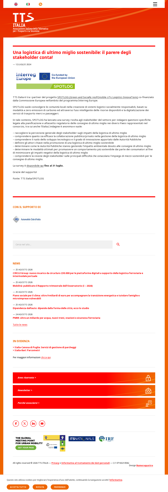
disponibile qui (35, 165)
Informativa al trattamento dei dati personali (85, 463)
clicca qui (46, 357)
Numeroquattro (144, 465)
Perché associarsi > (29, 402)
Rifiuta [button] (40, 487)
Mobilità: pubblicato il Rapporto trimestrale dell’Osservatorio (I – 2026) (53, 285)
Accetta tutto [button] (18, 487)
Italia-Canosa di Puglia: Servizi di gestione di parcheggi (45, 347)
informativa (116, 480)
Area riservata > (27, 377)
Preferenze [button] (59, 487)
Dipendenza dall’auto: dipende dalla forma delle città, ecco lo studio (51, 308)
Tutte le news (20, 324)
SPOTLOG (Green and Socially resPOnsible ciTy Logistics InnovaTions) (97, 97)
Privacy (55, 463)
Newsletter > (25, 390)
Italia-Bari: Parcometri (27, 350)
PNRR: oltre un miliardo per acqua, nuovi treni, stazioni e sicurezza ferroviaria (56, 317)
